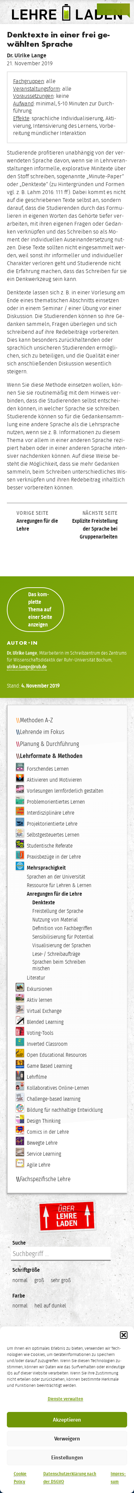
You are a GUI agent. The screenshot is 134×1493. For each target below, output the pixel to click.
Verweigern (67, 1439)
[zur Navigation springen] (124, 9)
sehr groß (61, 1280)
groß (39, 1280)
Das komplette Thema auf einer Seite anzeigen (40, 609)
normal (19, 1280)
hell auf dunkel (50, 1305)
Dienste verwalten (65, 1398)
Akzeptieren (67, 1420)
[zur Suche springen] (113, 9)
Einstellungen (67, 1458)
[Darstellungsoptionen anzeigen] (103, 9)
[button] (123, 1335)
